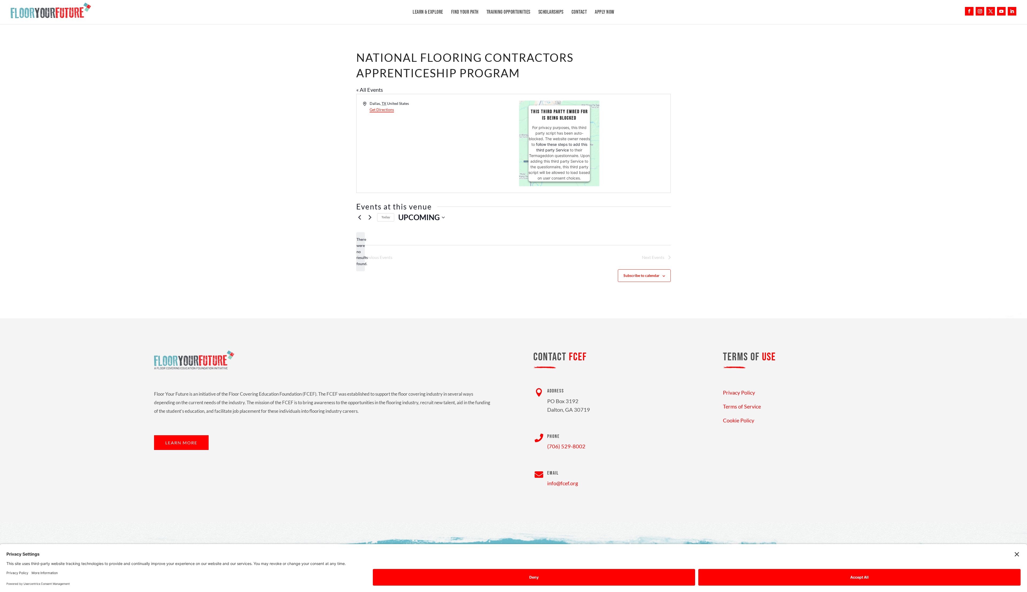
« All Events (369, 89)
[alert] (360, 251)
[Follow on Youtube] (1001, 11)
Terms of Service (742, 406)
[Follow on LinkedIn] (1012, 11)
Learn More (181, 442)
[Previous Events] (359, 217)
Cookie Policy (738, 420)
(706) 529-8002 (566, 446)
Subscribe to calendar (641, 275)
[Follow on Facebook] (969, 11)
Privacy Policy (739, 392)
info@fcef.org (562, 483)
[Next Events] (370, 217)
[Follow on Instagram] (980, 11)
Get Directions (382, 109)
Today (385, 217)
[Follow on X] (990, 11)
